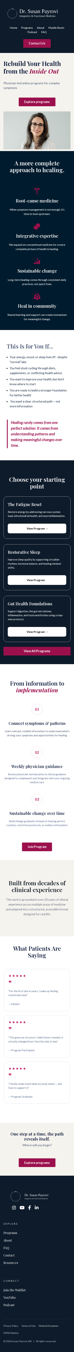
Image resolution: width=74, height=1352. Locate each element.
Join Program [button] (37, 847)
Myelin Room (56, 27)
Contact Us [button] (37, 43)
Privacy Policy (10, 1325)
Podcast (32, 32)
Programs (27, 27)
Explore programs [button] (37, 102)
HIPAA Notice (11, 1332)
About (40, 27)
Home (13, 27)
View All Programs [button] (37, 651)
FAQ (44, 32)
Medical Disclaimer (49, 1325)
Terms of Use (28, 1325)
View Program (37, 528)
